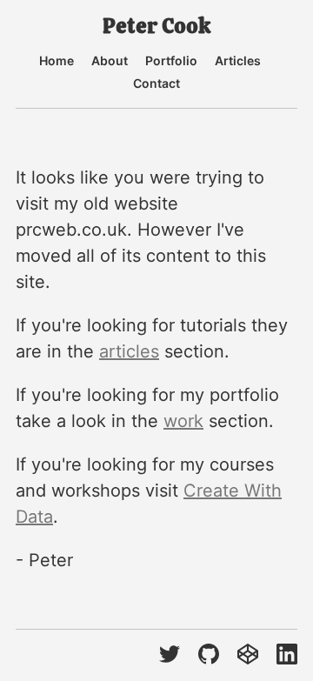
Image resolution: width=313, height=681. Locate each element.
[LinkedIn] (286, 655)
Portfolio (171, 61)
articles (129, 351)
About (109, 61)
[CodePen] (247, 655)
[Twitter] (169, 655)
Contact (156, 83)
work (183, 421)
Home (56, 61)
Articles (238, 61)
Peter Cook (156, 26)
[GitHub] (208, 655)
